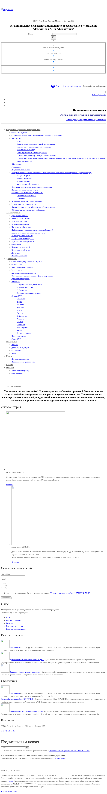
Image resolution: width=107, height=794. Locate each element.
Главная (4, 386)
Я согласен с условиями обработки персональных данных (47, 593)
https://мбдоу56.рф (59, 758)
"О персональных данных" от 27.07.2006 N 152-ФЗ (69, 593)
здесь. (11, 781)
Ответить (9, 485)
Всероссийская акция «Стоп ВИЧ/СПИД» (17, 699)
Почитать (13, 791)
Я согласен (5, 791)
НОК (86, 120)
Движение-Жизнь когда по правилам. (25, 672)
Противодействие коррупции (89, 110)
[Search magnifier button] (53, 37)
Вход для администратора (16, 629)
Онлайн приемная (13, 620)
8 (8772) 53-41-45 (8, 731)
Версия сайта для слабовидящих (68, 86)
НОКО (8, 617)
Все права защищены (14, 626)
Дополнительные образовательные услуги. (27, 660)
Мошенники (15, 647)
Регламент (10, 623)
